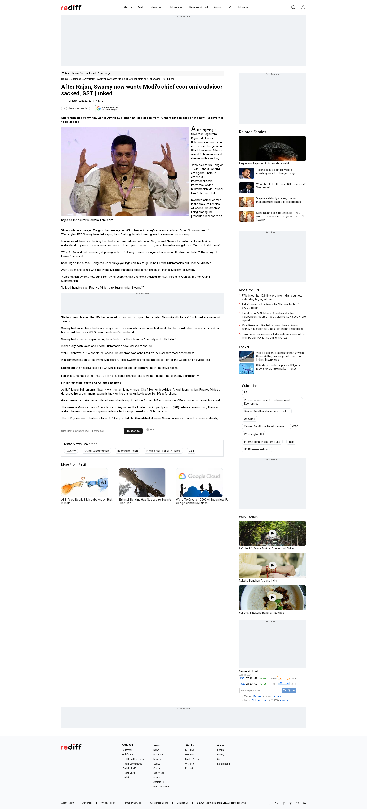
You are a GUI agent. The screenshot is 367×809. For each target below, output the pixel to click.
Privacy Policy (108, 803)
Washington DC (254, 434)
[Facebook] (283, 803)
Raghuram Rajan (127, 450)
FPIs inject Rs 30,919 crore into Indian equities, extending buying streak (272, 297)
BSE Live (189, 750)
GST (191, 450)
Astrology (158, 782)
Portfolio (189, 768)
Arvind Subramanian (96, 450)
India (291, 441)
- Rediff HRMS (129, 768)
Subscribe (133, 431)
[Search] (293, 7)
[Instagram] (290, 803)
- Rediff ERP (128, 777)
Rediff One (127, 754)
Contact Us (182, 803)
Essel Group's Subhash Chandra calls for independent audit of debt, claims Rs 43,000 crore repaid (274, 316)
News (154, 7)
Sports (156, 763)
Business (76, 79)
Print (152, 429)
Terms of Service (132, 803)
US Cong (249, 419)
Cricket (157, 768)
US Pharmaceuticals (257, 449)
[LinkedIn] (304, 803)
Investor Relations (158, 803)
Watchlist (190, 763)
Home (128, 7)
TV (229, 7)
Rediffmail (127, 750)
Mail (140, 7)
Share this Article (77, 108)
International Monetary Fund (262, 441)
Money (174, 7)
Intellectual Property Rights (163, 450)
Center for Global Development (264, 426)
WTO (295, 426)
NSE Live (189, 754)
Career (220, 759)
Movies (157, 759)
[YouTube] (297, 803)
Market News (192, 759)
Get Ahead (158, 773)
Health (220, 750)
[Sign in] (303, 7)
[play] (272, 533)
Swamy (71, 450)
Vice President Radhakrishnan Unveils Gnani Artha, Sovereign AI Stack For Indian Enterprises (273, 327)
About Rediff (67, 803)
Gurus (217, 7)
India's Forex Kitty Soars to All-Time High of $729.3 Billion (270, 306)
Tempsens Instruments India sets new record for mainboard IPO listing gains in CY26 (274, 335)
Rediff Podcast (161, 786)
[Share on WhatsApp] (269, 803)
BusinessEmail (198, 7)
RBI (246, 392)
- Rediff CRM (128, 773)
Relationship (223, 763)
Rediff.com (211, 803)
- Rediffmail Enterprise (133, 759)
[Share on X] (276, 803)
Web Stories (248, 517)
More (241, 7)
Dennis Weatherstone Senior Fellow (267, 411)
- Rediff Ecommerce (132, 763)
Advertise (87, 803)
